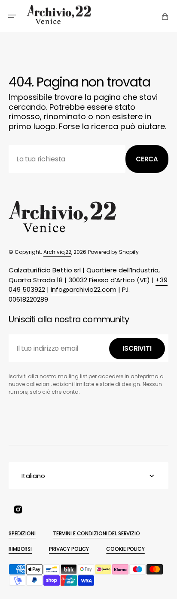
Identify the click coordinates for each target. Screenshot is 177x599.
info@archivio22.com (83, 289)
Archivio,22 (57, 252)
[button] (12, 16)
